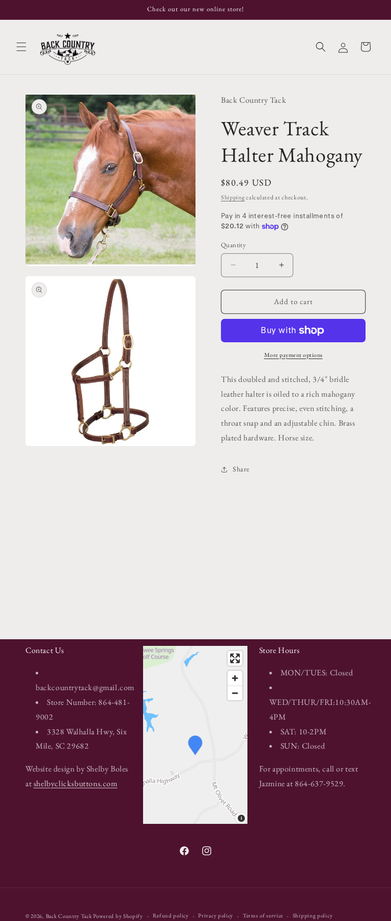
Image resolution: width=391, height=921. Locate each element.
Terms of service (263, 915)
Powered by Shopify (118, 915)
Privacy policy (215, 915)
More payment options (293, 355)
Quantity (233, 245)
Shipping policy (313, 915)
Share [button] (241, 468)
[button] (21, 47)
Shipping (233, 197)
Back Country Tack (69, 915)
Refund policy (171, 915)
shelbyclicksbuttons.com (76, 783)
